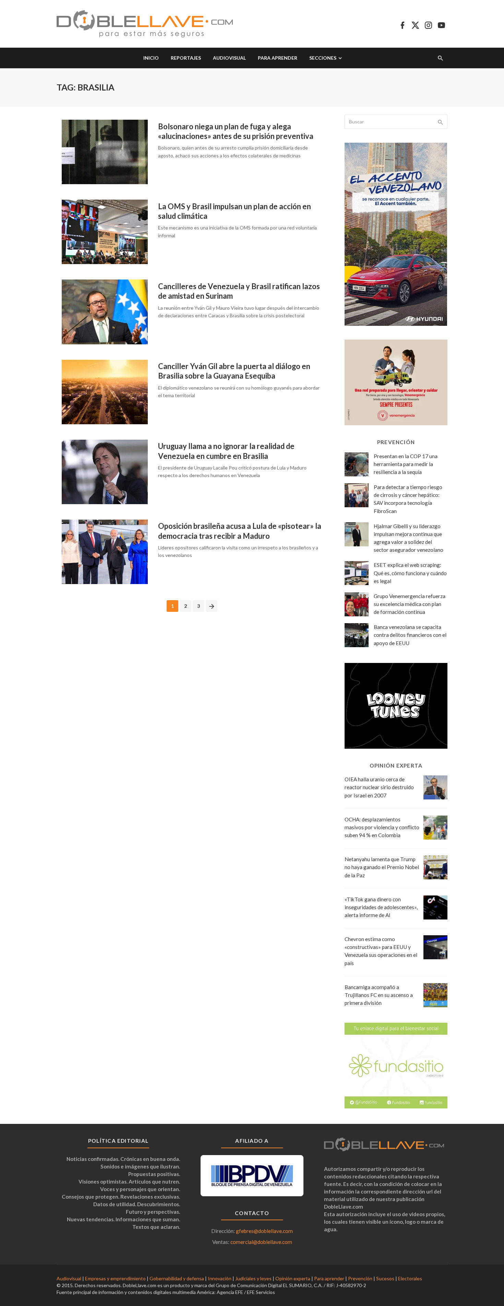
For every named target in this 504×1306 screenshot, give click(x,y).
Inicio (151, 58)
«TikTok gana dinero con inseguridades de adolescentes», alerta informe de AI (381, 907)
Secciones (322, 58)
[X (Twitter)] (415, 24)
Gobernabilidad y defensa (176, 1278)
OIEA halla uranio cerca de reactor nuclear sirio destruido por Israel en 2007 (379, 787)
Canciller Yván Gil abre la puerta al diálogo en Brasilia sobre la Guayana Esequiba (234, 370)
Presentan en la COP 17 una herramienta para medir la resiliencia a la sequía (405, 464)
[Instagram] (428, 24)
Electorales (410, 1278)
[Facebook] (402, 24)
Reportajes (186, 58)
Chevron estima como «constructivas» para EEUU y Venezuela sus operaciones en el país (381, 951)
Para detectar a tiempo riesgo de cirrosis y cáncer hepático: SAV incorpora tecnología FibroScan (408, 499)
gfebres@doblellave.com (264, 1231)
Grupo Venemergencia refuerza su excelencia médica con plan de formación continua (409, 604)
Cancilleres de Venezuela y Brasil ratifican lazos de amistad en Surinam (239, 291)
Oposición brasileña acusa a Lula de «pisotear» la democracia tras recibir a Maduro (239, 530)
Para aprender (277, 58)
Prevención (360, 1278)
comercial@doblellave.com (261, 1242)
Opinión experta (292, 1278)
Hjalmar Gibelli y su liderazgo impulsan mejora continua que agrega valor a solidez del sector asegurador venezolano (408, 538)
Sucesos (385, 1278)
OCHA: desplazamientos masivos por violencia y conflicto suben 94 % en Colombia (382, 827)
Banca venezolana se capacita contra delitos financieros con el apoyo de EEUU (410, 635)
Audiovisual (229, 58)
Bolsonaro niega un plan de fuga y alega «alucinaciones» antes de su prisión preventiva (235, 131)
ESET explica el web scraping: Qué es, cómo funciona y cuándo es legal (410, 573)
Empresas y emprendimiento (115, 1278)
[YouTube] (441, 24)
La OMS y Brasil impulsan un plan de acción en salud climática (234, 211)
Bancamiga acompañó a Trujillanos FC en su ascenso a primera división (379, 995)
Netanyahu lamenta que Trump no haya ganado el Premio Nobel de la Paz (382, 867)
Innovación (219, 1278)
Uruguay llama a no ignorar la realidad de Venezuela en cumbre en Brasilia (226, 450)
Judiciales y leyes (253, 1278)
